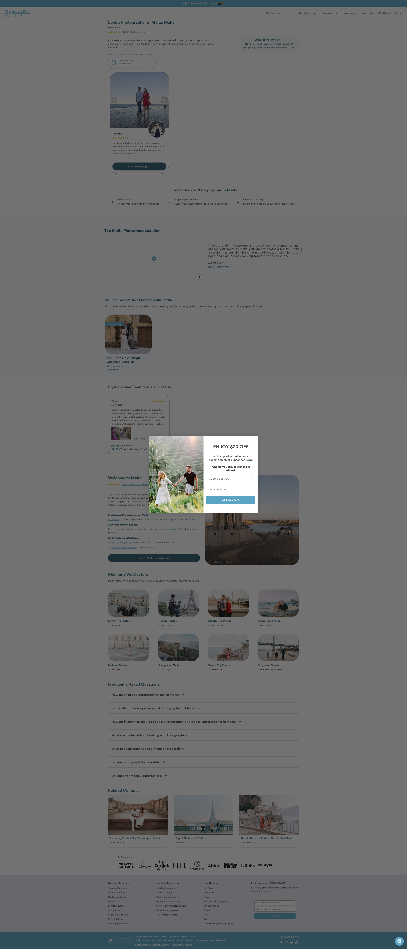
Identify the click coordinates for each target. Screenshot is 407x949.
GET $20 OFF (231, 499)
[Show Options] (252, 479)
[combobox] (230, 479)
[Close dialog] (254, 439)
